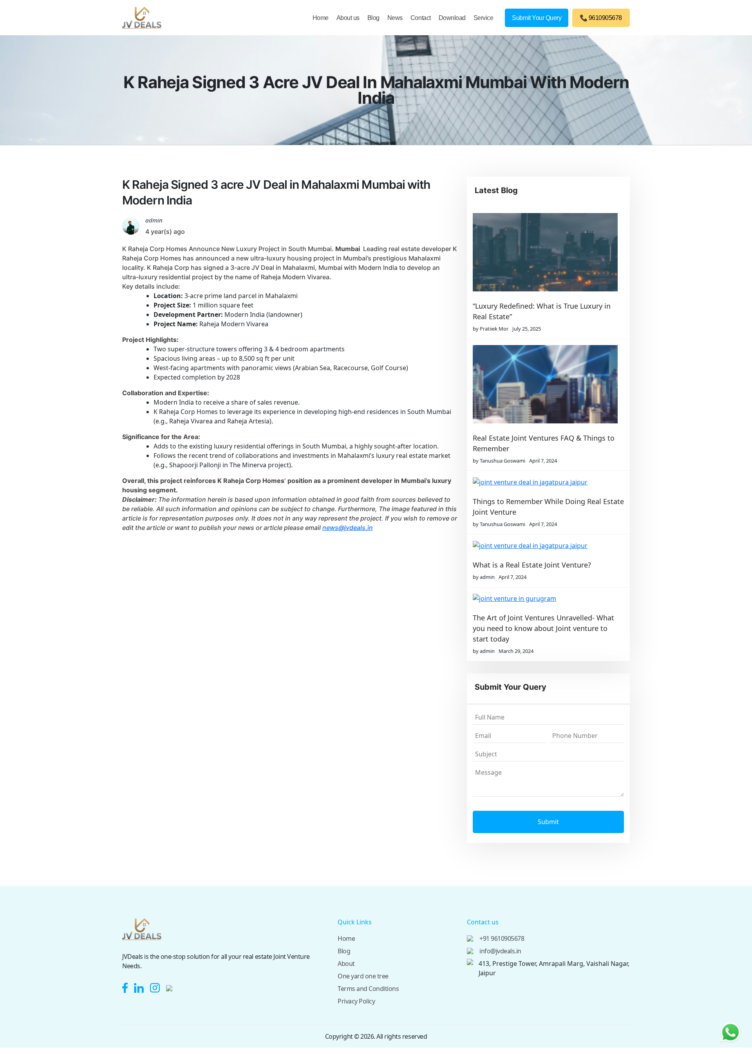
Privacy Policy (356, 1001)
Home (321, 17)
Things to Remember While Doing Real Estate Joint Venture (548, 507)
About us (348, 17)
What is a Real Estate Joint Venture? (532, 564)
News (395, 17)
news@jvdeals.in (347, 528)
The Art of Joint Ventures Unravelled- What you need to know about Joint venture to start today (543, 628)
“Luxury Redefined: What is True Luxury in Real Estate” (542, 311)
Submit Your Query (536, 17)
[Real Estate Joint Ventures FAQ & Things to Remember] (545, 384)
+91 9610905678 (501, 938)
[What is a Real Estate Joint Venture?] (545, 545)
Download (452, 17)
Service (484, 17)
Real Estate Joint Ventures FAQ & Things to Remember (544, 443)
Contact (420, 17)
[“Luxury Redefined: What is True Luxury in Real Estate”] (545, 252)
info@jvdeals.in (500, 951)
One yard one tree (363, 976)
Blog (373, 17)
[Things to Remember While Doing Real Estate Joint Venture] (545, 482)
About (346, 963)
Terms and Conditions (368, 988)
